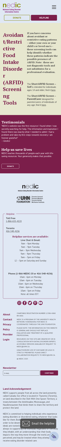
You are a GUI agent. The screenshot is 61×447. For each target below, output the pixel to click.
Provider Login (8, 337)
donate (17, 17)
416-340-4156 (13, 231)
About (6, 314)
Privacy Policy (7, 327)
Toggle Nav (54, 7)
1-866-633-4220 (14, 221)
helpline (44, 17)
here (53, 90)
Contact (7, 319)
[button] (38, 427)
